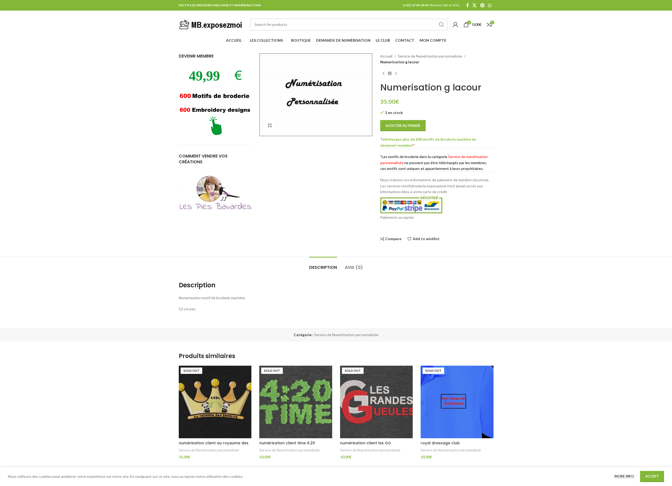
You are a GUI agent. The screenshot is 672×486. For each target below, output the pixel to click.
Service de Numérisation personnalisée (430, 56)
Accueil (386, 56)
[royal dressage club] (457, 402)
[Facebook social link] (467, 5)
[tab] (323, 265)
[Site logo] (212, 24)
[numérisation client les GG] (376, 402)
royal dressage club (440, 443)
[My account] (455, 24)
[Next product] (396, 73)
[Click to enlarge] (269, 125)
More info (624, 476)
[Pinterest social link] (482, 5)
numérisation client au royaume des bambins (213, 445)
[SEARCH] (441, 24)
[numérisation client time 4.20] (295, 402)
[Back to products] (390, 73)
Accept (652, 476)
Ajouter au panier (403, 125)
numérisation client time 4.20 (287, 443)
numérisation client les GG (365, 443)
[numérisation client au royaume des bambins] (215, 402)
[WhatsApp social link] (489, 5)
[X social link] (474, 5)
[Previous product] (383, 73)
